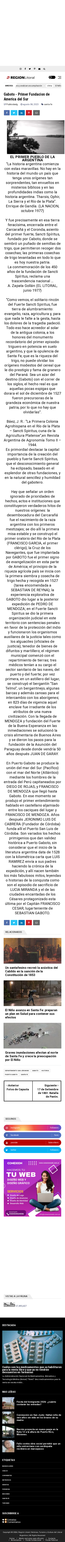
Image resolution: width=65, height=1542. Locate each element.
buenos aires (7, 1466)
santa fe (48, 104)
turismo (5, 1503)
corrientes (7, 1475)
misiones (6, 1494)
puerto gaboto (11, 1074)
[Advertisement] (32, 32)
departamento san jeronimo (17, 1070)
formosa (6, 1489)
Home (12, 1538)
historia (45, 1070)
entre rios (6, 1480)
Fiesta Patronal (52, 1540)
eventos (5, 1485)
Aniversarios (16, 1540)
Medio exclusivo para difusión (31, 1538)
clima (30, 86)
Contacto (52, 1538)
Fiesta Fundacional (33, 1540)
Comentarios (14, 1522)
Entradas (11, 1519)
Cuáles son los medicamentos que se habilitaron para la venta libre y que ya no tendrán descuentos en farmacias (32, 1369)
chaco (5, 1471)
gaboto (35, 1070)
